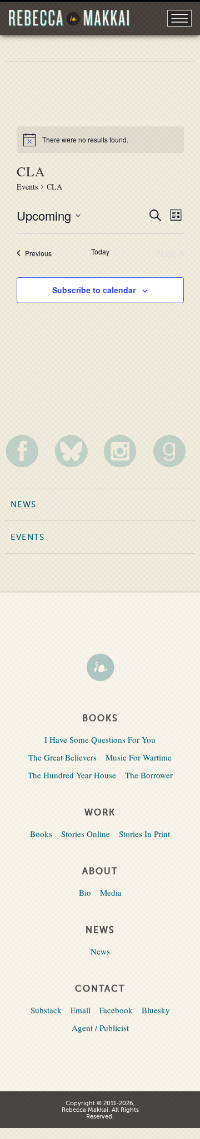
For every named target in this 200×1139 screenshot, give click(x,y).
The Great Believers (62, 757)
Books (41, 833)
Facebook (116, 1009)
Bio (85, 892)
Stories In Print (144, 833)
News (23, 504)
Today (100, 251)
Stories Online (85, 833)
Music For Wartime (139, 757)
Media (111, 892)
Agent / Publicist (100, 1027)
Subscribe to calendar (94, 289)
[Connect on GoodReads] (173, 451)
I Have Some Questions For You (100, 739)
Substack (46, 1009)
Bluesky (156, 1009)
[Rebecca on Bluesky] (75, 451)
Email (81, 1009)
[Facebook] (26, 451)
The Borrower (149, 774)
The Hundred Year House (72, 774)
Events (27, 186)
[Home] (100, 668)
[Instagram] (124, 451)
